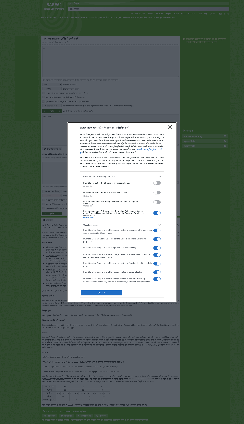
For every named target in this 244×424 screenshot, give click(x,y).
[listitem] (122, 176)
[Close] (171, 128)
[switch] (157, 183)
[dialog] (122, 212)
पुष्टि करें (101, 293)
